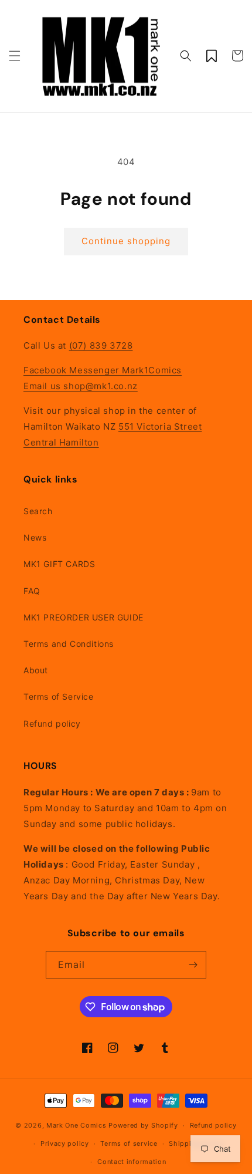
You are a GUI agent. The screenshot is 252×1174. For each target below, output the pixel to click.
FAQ (31, 591)
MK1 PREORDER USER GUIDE (83, 617)
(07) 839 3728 (101, 345)
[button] (15, 56)
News (34, 537)
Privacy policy (64, 1143)
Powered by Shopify (143, 1125)
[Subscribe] (193, 965)
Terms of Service (58, 696)
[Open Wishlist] (211, 56)
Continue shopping (126, 241)
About (35, 670)
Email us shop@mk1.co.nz (80, 386)
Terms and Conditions (68, 644)
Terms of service (128, 1143)
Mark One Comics (76, 1125)
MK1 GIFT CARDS (59, 564)
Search (38, 511)
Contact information (131, 1162)
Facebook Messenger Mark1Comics (102, 370)
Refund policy (52, 723)
